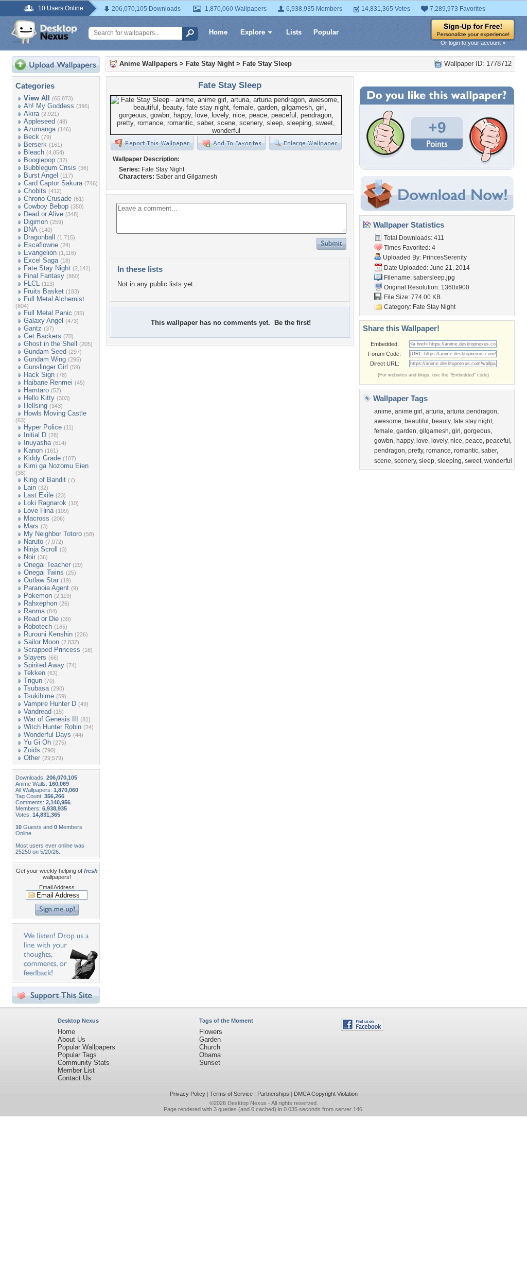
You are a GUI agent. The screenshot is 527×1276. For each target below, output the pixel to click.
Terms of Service (231, 1094)
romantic (466, 450)
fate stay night (472, 421)
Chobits (35, 191)
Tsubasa (36, 688)
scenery (405, 460)
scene (382, 460)
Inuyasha (37, 442)
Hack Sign (39, 374)
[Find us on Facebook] (362, 1028)
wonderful (498, 460)
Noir (30, 557)
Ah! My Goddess (49, 106)
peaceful (498, 440)
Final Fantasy (44, 276)
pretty (415, 450)
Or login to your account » (473, 43)
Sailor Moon (41, 642)
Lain (30, 487)
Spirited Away (44, 665)
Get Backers (42, 336)
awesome (387, 421)
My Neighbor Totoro (53, 534)
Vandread (37, 711)
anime (383, 411)
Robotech (38, 626)
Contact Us (74, 1078)
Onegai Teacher (47, 564)
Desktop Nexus (247, 1103)
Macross (36, 518)
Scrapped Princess (52, 649)
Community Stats (84, 1062)
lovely (439, 440)
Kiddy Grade (42, 458)
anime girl (409, 411)
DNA (30, 229)
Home (218, 32)
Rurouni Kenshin (48, 634)
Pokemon (38, 595)
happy (404, 440)
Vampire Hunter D (50, 704)
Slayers (35, 657)
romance (438, 450)
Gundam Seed (45, 351)
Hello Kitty (39, 398)
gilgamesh (434, 431)
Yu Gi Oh (37, 742)
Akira (31, 113)
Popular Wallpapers (86, 1047)
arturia (435, 411)
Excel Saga (41, 260)
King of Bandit (45, 480)
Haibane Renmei (48, 382)
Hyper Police (43, 427)
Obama (210, 1055)
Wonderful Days (47, 734)
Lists (294, 32)
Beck (31, 137)
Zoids (32, 750)
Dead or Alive (43, 214)
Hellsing (35, 405)
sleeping (449, 460)
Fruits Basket (44, 291)
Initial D (35, 435)
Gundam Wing (45, 359)
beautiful (417, 421)
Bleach (34, 152)
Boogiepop (39, 160)
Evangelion (40, 252)
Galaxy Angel (43, 320)
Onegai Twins (44, 572)
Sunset (209, 1062)
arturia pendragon (472, 411)
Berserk (35, 144)
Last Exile (39, 495)
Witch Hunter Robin (52, 727)
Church (209, 1047)
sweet (473, 460)
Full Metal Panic (48, 313)
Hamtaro (36, 390)
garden (406, 431)
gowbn (383, 440)
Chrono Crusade (48, 198)
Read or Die (41, 619)
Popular (326, 32)
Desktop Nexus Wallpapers (44, 32)
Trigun (33, 680)
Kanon (33, 450)
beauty (441, 421)
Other (32, 758)
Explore (252, 32)
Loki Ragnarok (45, 503)
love (422, 440)
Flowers (210, 1032)
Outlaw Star (41, 580)
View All (37, 98)
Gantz (33, 328)
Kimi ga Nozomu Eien (56, 466)
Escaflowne (41, 245)
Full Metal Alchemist (54, 299)
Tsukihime (39, 696)
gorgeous (477, 431)
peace (474, 440)
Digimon (36, 222)
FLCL (32, 283)
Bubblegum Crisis (50, 167)
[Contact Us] (59, 976)
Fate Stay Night (47, 268)
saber (489, 450)
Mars (31, 526)
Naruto (33, 541)
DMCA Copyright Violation (326, 1094)
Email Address (57, 887)
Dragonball (39, 237)
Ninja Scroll (41, 549)
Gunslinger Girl (46, 367)
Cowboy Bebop (46, 206)
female (383, 431)
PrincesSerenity (445, 257)
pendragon (389, 450)
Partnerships (273, 1094)
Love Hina (39, 510)
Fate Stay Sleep (267, 63)
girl (456, 431)
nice (456, 440)
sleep (426, 460)
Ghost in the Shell (50, 344)
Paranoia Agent (46, 588)
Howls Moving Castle (55, 413)
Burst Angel (41, 175)
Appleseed (39, 121)
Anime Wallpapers (148, 63)
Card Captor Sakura (53, 183)
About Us (71, 1039)
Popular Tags (77, 1055)
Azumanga (40, 129)
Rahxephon (40, 603)
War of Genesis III (51, 719)
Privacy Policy (187, 1094)
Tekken (34, 673)
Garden (210, 1039)
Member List (76, 1070)
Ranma (34, 611)
